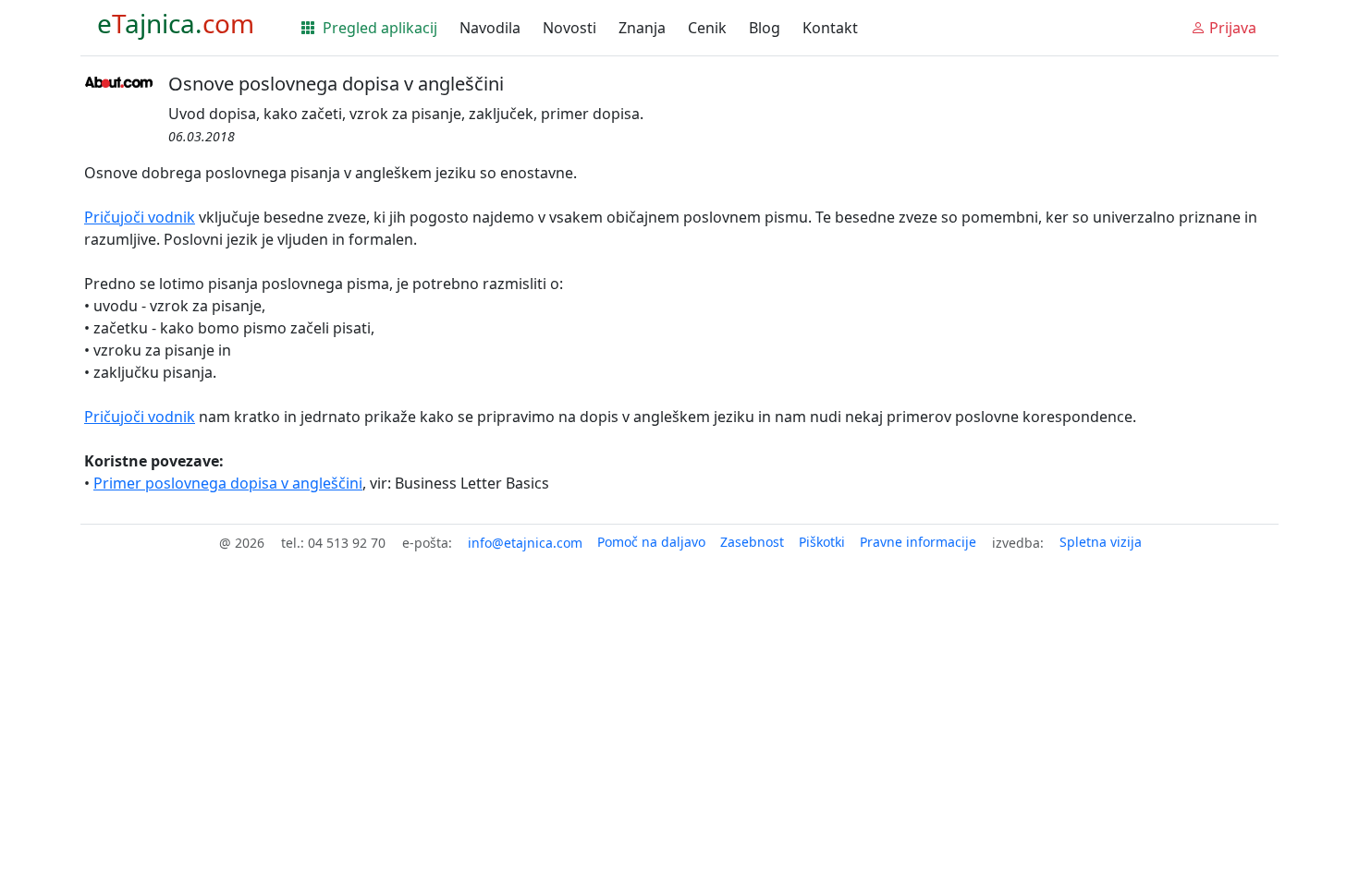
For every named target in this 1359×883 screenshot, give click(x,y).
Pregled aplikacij (378, 28)
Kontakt (830, 28)
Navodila (489, 28)
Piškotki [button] (822, 541)
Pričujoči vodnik (139, 217)
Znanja (642, 28)
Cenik (707, 28)
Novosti (569, 28)
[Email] (525, 542)
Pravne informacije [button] (918, 541)
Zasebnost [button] (752, 541)
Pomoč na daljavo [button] (651, 541)
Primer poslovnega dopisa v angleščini (227, 483)
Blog (764, 28)
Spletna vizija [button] (1100, 541)
